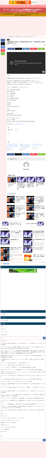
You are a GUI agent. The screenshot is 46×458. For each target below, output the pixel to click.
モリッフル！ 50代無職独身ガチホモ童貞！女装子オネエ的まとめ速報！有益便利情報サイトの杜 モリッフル (22, 404)
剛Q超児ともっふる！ (5, 424)
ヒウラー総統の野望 (5, 429)
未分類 (8, 39)
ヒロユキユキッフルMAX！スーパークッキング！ (10, 420)
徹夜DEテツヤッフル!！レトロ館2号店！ (8, 422)
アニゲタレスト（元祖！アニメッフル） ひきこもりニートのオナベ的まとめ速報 (16, 381)
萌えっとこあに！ (4, 415)
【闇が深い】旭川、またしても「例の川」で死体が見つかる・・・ (37, 145)
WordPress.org (4, 334)
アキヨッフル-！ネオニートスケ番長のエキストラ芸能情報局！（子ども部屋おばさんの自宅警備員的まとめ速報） (22, 398)
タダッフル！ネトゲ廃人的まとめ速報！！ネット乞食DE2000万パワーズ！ (15, 362)
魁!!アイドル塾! (4, 431)
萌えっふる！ (3, 413)
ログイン (3, 326)
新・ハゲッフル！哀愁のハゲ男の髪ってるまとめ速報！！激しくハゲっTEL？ (15, 365)
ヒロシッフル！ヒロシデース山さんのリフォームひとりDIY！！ (13, 418)
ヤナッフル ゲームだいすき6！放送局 (8, 427)
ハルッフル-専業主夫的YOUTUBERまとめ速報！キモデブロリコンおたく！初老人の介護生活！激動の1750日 (21, 379)
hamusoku (26, 169)
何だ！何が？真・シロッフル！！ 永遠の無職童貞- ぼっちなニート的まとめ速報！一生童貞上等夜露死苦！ (22, 369)
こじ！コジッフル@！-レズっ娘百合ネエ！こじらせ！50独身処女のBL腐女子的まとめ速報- (18, 367)
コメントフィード (4, 331)
